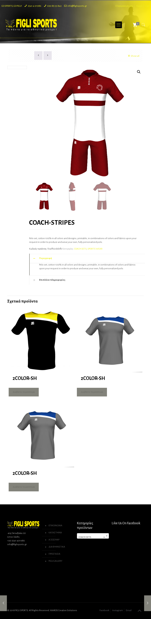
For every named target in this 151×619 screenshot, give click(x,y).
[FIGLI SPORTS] (31, 25)
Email (129, 610)
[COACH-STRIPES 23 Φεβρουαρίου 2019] (3, 603)
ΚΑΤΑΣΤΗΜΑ (55, 532)
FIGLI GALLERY (55, 561)
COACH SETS (80, 249)
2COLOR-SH (25, 378)
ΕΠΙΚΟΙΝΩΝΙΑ (55, 525)
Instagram (117, 610)
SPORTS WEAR (94, 249)
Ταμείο (139, 6)
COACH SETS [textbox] (92, 537)
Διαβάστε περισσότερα (24, 392)
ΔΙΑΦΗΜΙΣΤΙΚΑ (57, 547)
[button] (138, 71)
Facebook (104, 610)
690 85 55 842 (54, 6)
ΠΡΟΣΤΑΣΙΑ (54, 554)
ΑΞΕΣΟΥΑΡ (54, 539)
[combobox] (93, 536)
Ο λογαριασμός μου (124, 6)
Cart (147, 6)
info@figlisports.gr (77, 6)
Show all (135, 56)
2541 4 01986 (34, 6)
